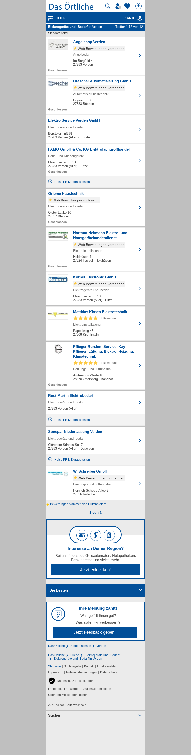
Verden (101, 646)
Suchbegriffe (72, 666)
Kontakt (89, 666)
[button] (71, 681)
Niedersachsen (80, 646)
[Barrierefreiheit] (139, 6)
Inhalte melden (107, 666)
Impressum (55, 672)
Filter (61, 18)
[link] (140, 18)
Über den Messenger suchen (68, 695)
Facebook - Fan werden (64, 689)
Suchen (54, 715)
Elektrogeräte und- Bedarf (102, 655)
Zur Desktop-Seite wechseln (67, 705)
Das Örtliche (56, 646)
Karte (130, 18)
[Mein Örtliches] (119, 6)
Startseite (54, 666)
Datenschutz (108, 672)
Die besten (58, 590)
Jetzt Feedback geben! (94, 632)
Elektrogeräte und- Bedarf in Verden (78, 658)
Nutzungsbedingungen (81, 672)
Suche (74, 655)
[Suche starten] (108, 6)
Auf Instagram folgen (97, 689)
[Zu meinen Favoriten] (128, 6)
